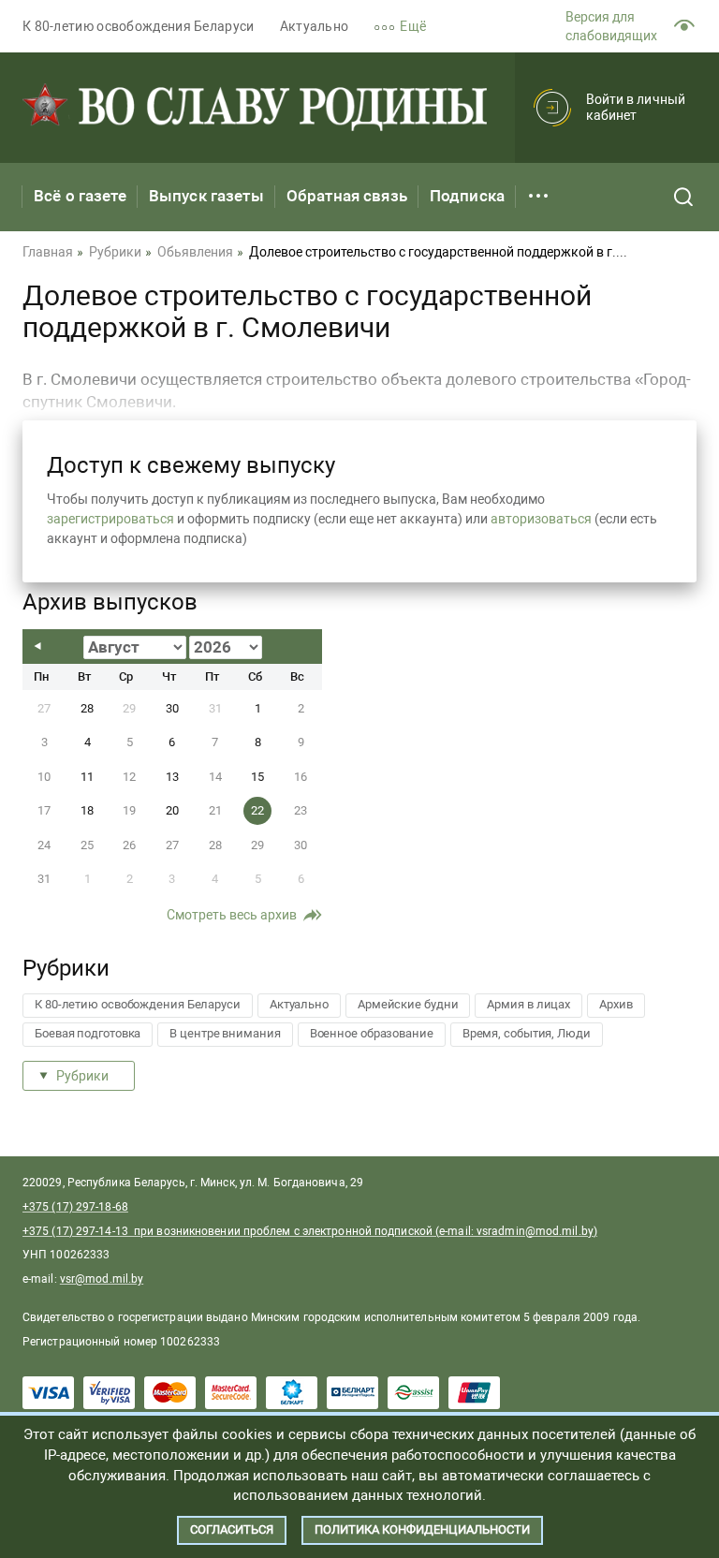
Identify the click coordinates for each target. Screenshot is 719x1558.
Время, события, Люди (526, 1033)
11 (87, 777)
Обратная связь (346, 195)
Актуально (314, 26)
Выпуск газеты (206, 195)
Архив (616, 1004)
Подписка (467, 195)
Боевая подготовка (87, 1033)
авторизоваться (541, 518)
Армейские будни (408, 1004)
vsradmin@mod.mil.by (535, 1231)
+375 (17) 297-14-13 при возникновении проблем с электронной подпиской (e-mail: (249, 1231)
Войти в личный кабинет (635, 107)
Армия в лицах (528, 1004)
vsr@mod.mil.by (101, 1279)
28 (87, 708)
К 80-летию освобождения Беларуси (138, 26)
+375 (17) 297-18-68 (75, 1206)
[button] (412, 26)
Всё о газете (80, 195)
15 (257, 777)
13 (172, 777)
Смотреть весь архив (232, 914)
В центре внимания (224, 1033)
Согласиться (231, 1529)
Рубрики (82, 1075)
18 (87, 810)
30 (172, 708)
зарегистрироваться (110, 518)
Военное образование (371, 1033)
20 (172, 810)
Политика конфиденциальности (422, 1529)
